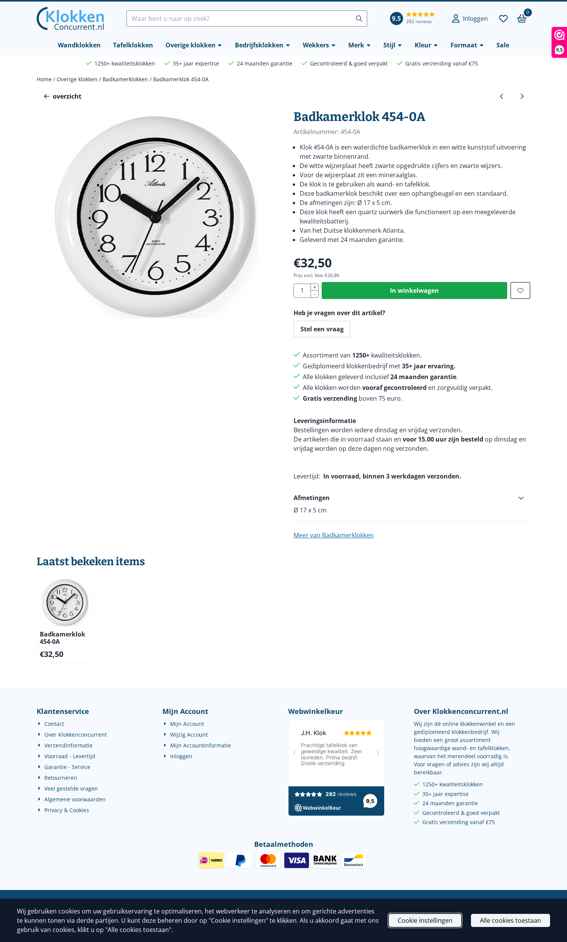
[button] (470, 18)
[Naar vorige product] (501, 96)
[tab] (412, 497)
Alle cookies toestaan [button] (510, 920)
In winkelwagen (414, 290)
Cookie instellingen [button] (425, 920)
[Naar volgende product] (521, 96)
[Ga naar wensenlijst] (503, 18)
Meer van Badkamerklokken (334, 535)
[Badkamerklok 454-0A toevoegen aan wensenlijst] (520, 290)
